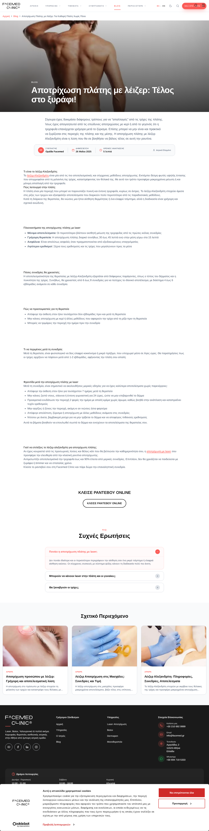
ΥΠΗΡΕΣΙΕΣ (51, 6)
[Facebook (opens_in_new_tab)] (18, 747)
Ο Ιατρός (60, 736)
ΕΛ (158, 6)
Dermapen (112, 736)
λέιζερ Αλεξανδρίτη (38, 175)
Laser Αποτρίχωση (117, 724)
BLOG (117, 6)
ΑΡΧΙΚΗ (34, 6)
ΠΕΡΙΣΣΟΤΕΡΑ (135, 6)
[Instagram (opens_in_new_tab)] (36, 747)
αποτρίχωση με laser (159, 451)
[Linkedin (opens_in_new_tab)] (27, 747)
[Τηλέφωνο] (188, 5)
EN (163, 6)
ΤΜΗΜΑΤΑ (73, 6)
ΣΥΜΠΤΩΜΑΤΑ (96, 6)
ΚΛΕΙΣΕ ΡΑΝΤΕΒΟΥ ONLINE (104, 503)
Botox (110, 730)
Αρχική (6, 16)
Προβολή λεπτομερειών (56, 824)
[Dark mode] (170, 6)
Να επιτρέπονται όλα (182, 792)
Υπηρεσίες (61, 730)
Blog (15, 16)
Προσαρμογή (179, 803)
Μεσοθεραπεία (114, 741)
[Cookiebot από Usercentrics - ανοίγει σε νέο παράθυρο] (21, 824)
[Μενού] (203, 5)
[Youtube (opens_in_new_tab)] (8, 747)
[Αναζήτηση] (177, 6)
